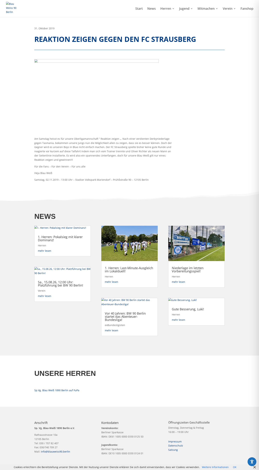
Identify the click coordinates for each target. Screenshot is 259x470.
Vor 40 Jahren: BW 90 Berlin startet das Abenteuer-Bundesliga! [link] (125, 316)
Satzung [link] (173, 449)
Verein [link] (227, 9)
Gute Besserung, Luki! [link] (188, 309)
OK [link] (234, 467)
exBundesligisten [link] (115, 325)
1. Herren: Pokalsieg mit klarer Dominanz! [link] (60, 238)
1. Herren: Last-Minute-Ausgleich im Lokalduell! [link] (129, 269)
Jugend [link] (184, 9)
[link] (13, 8)
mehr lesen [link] (44, 250)
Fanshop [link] (247, 9)
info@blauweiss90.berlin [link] (55, 451)
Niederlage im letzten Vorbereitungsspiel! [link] (188, 269)
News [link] (151, 9)
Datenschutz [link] (175, 445)
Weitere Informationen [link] (215, 467)
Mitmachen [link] (206, 9)
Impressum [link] (175, 441)
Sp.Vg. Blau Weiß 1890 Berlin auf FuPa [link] (56, 390)
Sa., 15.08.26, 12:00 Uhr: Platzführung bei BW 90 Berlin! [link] (60, 283)
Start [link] (139, 9)
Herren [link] (165, 9)
